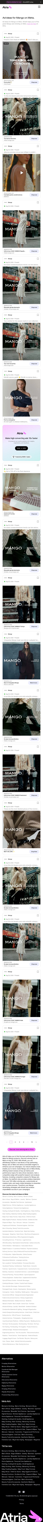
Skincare (5, 1432)
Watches (31, 1409)
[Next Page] (36, 1142)
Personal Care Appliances (23, 1416)
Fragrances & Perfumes (31, 1432)
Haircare (11, 1432)
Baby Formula (30, 1424)
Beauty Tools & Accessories (11, 1437)
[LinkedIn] (19, 1492)
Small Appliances (28, 1419)
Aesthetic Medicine (28, 1437)
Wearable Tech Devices (19, 1411)
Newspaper (29, 1440)
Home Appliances (7, 1416)
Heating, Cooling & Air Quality (12, 1419)
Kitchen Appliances (19, 1414)
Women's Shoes (31, 1406)
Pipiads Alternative (8, 1392)
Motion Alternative (8, 1366)
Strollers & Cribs (20, 1429)
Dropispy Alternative (9, 1389)
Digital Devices (7, 1414)
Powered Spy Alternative (10, 1395)
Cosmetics (18, 1432)
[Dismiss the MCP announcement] (40, 2)
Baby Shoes (6, 1427)
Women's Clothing (8, 1406)
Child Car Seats (15, 1427)
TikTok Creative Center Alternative (9, 1376)
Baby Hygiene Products (30, 1427)
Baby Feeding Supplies (9, 1424)
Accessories (6, 1411)
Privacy (21, 1500)
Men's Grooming (26, 1434)
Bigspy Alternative (8, 1386)
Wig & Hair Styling (18, 1440)
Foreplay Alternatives (9, 1363)
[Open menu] (39, 7)
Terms (21, 1503)
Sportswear (31, 1411)
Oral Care (17, 1434)
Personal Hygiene (7, 1434)
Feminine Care (6, 1440)
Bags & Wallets (16, 1409)
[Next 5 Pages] (27, 1142)
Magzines (37, 1440)
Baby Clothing (6, 1421)
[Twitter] (23, 1492)
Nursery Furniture (8, 1429)
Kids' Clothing (16, 1421)
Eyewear (38, 1409)
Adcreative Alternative (9, 1380)
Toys (39, 1429)
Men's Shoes (6, 1409)
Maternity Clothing (28, 1421)
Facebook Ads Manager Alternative (10, 1371)
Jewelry (24, 1409)
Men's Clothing (20, 1406)
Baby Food (21, 1424)
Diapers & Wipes (31, 1429)
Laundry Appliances (33, 1414)
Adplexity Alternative (9, 1383)
